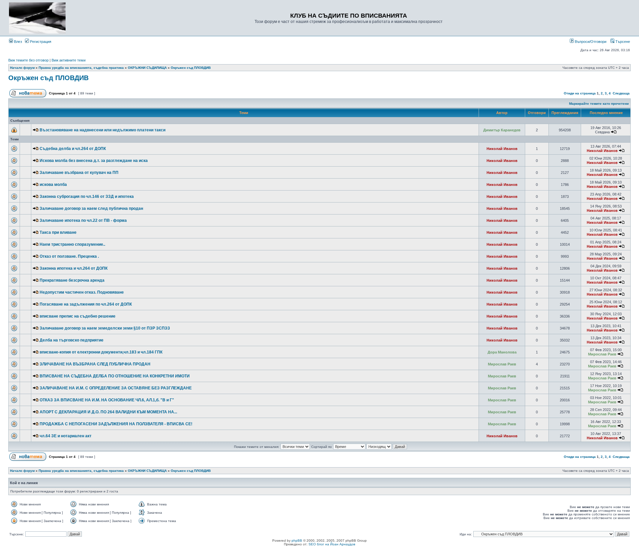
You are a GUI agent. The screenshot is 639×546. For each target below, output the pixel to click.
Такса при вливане (58, 232)
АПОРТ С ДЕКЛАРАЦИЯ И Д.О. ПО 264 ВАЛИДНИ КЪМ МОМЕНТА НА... (108, 412)
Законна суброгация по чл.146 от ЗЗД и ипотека (87, 196)
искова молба (53, 184)
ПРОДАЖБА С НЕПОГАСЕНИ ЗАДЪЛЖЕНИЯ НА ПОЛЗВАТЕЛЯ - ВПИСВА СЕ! (116, 424)
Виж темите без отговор (28, 60)
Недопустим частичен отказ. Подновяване (82, 292)
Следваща (621, 93)
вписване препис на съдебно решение (77, 316)
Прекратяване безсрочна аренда (72, 280)
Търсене (622, 42)
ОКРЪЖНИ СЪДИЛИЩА (147, 67)
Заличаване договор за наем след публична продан (91, 208)
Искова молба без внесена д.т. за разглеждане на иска (94, 160)
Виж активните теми (69, 60)
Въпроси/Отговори (590, 42)
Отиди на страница (580, 93)
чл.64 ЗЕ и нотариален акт (66, 436)
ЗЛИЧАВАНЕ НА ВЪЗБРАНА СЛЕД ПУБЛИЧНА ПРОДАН (95, 364)
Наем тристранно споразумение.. (72, 244)
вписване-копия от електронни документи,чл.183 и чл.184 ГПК (101, 352)
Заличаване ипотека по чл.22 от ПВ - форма (83, 220)
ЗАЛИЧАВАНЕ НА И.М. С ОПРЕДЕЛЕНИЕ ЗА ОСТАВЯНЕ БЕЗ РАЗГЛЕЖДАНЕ (116, 388)
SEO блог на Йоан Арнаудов (332, 544)
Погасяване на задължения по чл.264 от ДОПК (86, 304)
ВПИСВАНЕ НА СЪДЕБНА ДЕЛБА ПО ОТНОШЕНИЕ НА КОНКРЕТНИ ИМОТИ (115, 376)
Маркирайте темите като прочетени (599, 103)
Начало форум (22, 67)
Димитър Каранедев (502, 130)
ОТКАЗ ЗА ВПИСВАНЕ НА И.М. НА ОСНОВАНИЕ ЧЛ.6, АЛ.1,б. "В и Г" (107, 400)
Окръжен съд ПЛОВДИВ (191, 67)
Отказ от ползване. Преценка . (69, 256)
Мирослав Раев (602, 354)
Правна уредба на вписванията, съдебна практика (81, 67)
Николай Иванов (502, 149)
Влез (17, 42)
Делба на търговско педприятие (72, 340)
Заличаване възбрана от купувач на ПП (79, 172)
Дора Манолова (502, 352)
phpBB (297, 540)
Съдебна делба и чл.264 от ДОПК (73, 148)
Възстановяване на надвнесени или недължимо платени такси (102, 130)
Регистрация (40, 42)
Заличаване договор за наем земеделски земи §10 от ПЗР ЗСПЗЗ (105, 328)
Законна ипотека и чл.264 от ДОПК (73, 268)
